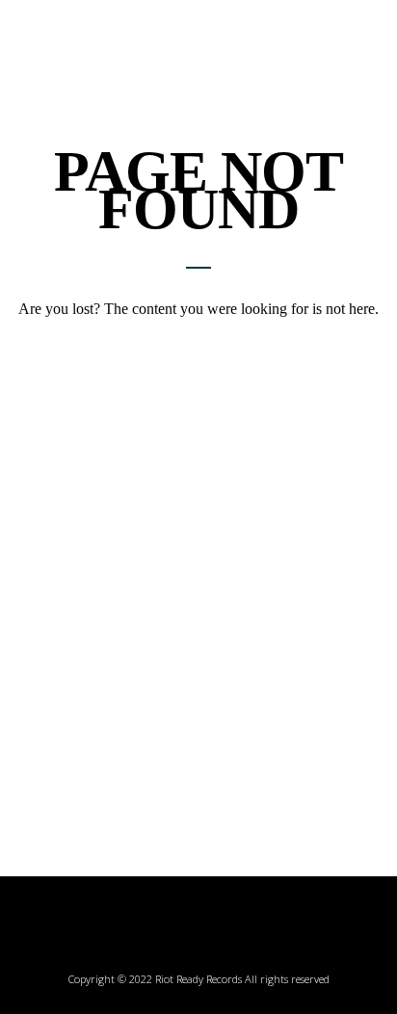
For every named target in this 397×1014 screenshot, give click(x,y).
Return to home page (198, 342)
